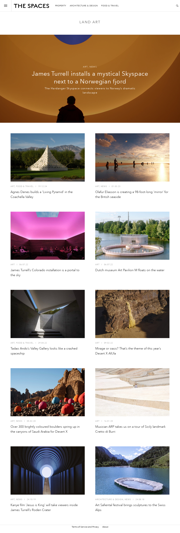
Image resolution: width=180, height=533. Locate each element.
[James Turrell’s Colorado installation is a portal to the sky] (48, 236)
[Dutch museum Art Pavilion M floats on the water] (132, 236)
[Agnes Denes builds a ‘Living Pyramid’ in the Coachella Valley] (48, 157)
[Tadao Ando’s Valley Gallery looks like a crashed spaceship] (48, 314)
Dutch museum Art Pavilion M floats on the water (129, 270)
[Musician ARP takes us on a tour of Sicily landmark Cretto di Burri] (132, 392)
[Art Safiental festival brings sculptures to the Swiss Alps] (132, 470)
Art (85, 67)
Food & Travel (110, 6)
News (93, 67)
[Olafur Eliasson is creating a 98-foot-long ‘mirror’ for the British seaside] (132, 157)
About (105, 527)
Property (60, 6)
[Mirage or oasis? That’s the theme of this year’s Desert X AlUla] (132, 314)
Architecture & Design (84, 6)
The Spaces (31, 7)
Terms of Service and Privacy (85, 527)
